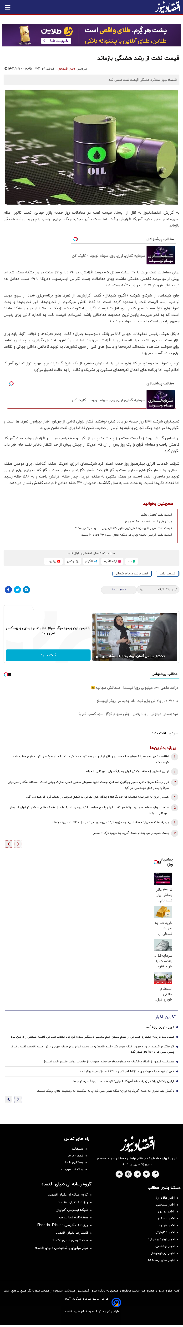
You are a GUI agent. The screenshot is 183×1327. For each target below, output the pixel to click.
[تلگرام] (26, 589)
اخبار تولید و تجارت (161, 1239)
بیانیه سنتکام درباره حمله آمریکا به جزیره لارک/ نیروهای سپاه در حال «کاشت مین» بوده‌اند (110, 822)
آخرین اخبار (165, 1017)
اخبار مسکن (166, 1218)
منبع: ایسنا (119, 590)
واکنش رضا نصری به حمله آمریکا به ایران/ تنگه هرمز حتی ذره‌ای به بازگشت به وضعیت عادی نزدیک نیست (105, 1091)
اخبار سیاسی (165, 1204)
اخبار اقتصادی (66, 69)
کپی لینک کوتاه (167, 589)
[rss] (119, 1174)
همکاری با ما (74, 1162)
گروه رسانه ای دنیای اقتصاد (68, 1194)
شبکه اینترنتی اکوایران (72, 1210)
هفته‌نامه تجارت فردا (73, 1217)
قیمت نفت (167, 573)
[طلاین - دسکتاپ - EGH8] (91, 35)
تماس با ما (75, 1155)
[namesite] (167, 7)
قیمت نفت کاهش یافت (156, 515)
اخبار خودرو (167, 1225)
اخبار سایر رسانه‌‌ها (161, 1260)
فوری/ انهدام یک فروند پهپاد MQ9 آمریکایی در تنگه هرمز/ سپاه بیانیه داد (126, 1071)
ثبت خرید (48, 655)
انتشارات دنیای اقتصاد (72, 1233)
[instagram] (137, 1174)
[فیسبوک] (8, 589)
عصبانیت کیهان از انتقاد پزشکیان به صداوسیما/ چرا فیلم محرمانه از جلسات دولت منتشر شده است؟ (109, 1062)
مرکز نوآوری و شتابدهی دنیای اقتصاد (61, 1248)
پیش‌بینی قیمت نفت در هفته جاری (148, 521)
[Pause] (97, 657)
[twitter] (146, 1174)
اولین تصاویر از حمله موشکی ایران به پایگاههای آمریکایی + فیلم (127, 771)
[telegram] (128, 1174)
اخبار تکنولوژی (164, 1232)
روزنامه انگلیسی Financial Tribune (62, 1225)
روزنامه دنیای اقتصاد (73, 1202)
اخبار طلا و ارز (165, 1198)
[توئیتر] (17, 589)
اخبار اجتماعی (165, 1246)
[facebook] (156, 1174)
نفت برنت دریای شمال (132, 573)
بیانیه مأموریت (72, 1169)
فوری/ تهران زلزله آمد (160, 1027)
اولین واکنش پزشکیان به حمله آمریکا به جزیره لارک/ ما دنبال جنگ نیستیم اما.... (122, 1081)
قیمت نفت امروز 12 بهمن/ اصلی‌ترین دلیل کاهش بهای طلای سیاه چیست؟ (123, 528)
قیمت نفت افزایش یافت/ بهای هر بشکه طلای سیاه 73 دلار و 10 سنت (126, 535)
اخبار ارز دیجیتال (163, 1253)
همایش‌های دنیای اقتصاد (70, 1240)
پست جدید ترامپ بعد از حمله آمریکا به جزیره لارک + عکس (130, 833)
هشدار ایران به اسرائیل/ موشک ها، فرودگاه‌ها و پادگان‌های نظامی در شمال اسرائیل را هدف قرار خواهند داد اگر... (97, 797)
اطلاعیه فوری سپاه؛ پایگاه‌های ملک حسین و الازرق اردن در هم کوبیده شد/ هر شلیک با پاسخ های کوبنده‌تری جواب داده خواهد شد (91, 759)
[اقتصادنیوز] (137, 1144)
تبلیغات (77, 1148)
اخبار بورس (166, 1211)
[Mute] (104, 657)
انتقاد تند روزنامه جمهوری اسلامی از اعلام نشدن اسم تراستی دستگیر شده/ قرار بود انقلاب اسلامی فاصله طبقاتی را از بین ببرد (92, 1037)
